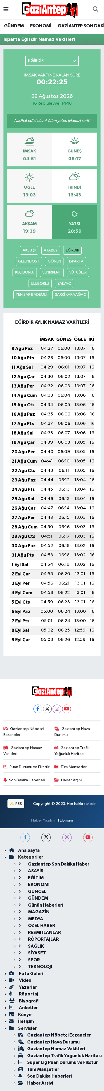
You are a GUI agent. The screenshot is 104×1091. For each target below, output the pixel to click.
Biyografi (28, 1001)
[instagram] (67, 837)
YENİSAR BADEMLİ (31, 295)
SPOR (33, 960)
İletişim (26, 1021)
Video (24, 980)
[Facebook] (37, 709)
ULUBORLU (40, 284)
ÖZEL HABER (41, 925)
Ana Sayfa (29, 850)
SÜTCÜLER (78, 272)
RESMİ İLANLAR (44, 932)
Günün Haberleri (45, 905)
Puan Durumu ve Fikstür (30, 767)
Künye (24, 1014)
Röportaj (28, 994)
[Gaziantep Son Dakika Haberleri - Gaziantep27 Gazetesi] (50, 9)
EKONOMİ (40, 26)
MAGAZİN (38, 912)
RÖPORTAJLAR (43, 939)
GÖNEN (54, 261)
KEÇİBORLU (24, 272)
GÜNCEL (36, 891)
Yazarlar (27, 987)
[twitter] (46, 837)
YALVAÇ (64, 284)
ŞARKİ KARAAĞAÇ (70, 295)
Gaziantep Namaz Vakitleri (22, 751)
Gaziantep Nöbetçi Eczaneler (23, 732)
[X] (47, 709)
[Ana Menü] (6, 9)
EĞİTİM (35, 877)
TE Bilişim (65, 820)
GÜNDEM (14, 26)
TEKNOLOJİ (39, 966)
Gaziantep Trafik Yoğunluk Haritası (72, 751)
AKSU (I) (29, 250)
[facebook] (25, 837)
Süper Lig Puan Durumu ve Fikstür (62, 1062)
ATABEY (51, 250)
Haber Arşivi (71, 780)
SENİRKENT (51, 272)
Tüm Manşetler (74, 767)
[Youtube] (66, 709)
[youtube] (88, 837)
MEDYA (35, 919)
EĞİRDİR (72, 250)
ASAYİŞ (35, 871)
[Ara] (95, 9)
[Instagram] (57, 709)
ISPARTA (76, 261)
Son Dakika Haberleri (27, 780)
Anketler (28, 1007)
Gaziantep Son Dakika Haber (58, 864)
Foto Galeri (30, 973)
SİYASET (36, 953)
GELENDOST (28, 261)
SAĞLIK (35, 946)
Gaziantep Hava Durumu (72, 732)
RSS (18, 804)
